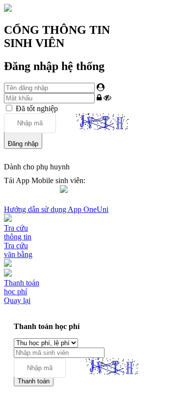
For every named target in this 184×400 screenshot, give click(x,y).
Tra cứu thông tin (17, 232)
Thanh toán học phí (21, 287)
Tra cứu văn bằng (18, 250)
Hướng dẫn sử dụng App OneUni (56, 209)
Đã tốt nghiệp (37, 108)
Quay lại (17, 300)
